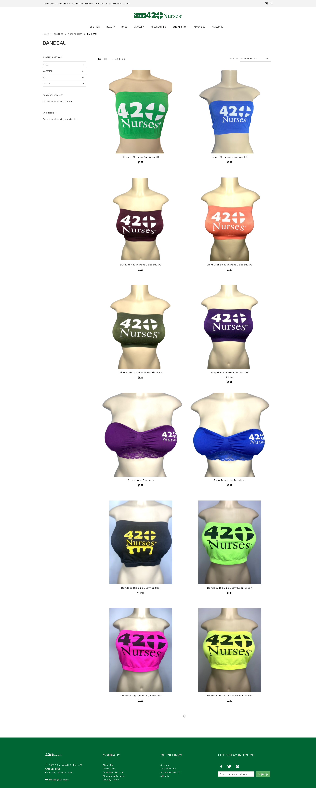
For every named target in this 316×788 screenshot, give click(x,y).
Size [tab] (45, 77)
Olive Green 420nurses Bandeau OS (141, 372)
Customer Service (113, 772)
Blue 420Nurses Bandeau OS (229, 157)
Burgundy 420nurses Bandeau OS (140, 265)
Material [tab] (47, 71)
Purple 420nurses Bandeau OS (229, 372)
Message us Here (59, 779)
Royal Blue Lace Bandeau (230, 480)
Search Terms (168, 768)
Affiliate (165, 776)
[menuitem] (96, 27)
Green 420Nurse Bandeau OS (141, 157)
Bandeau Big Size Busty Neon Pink (141, 696)
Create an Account (119, 3)
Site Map (165, 764)
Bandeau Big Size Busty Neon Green (229, 588)
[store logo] (158, 15)
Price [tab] (45, 64)
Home (46, 34)
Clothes (58, 34)
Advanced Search (170, 772)
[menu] (158, 27)
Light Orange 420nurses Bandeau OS (229, 265)
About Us (108, 764)
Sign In (99, 3)
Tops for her (75, 34)
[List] (105, 59)
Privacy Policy (111, 779)
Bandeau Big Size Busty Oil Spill (140, 588)
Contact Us (109, 768)
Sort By (234, 58)
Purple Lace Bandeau (141, 480)
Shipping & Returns (114, 776)
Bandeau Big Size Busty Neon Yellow (229, 696)
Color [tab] (46, 83)
